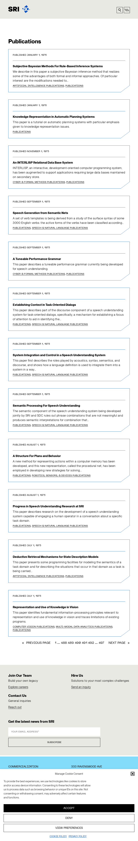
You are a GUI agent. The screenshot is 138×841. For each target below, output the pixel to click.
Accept (69, 808)
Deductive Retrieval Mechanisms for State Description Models (55, 557)
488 (64, 643)
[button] (132, 774)
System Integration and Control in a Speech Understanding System (59, 355)
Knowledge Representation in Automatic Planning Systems (54, 116)
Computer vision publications (33, 627)
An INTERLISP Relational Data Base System (43, 162)
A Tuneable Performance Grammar (37, 259)
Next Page (119, 643)
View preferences (69, 828)
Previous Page (36, 643)
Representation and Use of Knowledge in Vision (45, 607)
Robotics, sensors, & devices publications (61, 476)
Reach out (15, 707)
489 (71, 643)
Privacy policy (78, 836)
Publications (74, 86)
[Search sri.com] (120, 10)
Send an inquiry (81, 687)
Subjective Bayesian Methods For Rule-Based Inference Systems (58, 66)
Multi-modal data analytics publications (84, 627)
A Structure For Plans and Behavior (37, 456)
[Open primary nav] (127, 10)
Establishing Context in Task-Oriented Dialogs (44, 305)
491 (84, 643)
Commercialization (23, 766)
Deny (69, 818)
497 (101, 643)
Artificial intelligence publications (38, 86)
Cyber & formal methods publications (39, 182)
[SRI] (19, 9)
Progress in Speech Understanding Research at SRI (48, 506)
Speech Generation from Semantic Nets (40, 213)
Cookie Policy (58, 836)
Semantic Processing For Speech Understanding (46, 405)
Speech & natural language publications (60, 228)
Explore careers (18, 687)
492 (91, 643)
